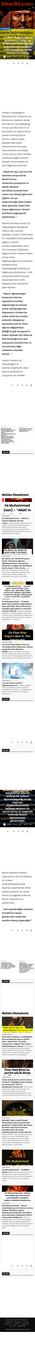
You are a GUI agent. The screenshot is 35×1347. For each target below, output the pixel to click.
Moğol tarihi (8, 1324)
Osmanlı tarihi (23, 1320)
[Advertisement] (17, 91)
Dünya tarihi (17, 1322)
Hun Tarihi (6, 29)
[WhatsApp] (27, 63)
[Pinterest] (23, 63)
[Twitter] (18, 63)
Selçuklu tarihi (25, 1324)
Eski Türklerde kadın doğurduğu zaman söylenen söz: (25, 430)
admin (9, 56)
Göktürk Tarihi (7, 642)
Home (8, 1320)
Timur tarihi (16, 1324)
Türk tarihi (25, 1322)
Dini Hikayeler (9, 1322)
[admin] (4, 56)
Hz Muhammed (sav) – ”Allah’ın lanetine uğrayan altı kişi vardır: (15, 520)
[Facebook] (14, 63)
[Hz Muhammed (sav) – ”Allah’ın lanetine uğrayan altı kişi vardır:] (17, 506)
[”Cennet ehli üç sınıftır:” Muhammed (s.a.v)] (17, 671)
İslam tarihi (6, 516)
